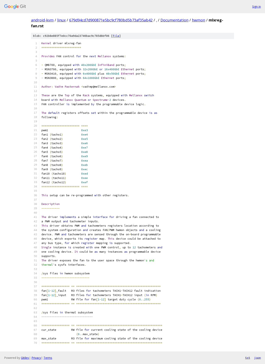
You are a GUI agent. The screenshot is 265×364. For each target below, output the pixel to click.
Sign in (256, 6)
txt (247, 357)
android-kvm (42, 20)
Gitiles (25, 358)
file (116, 36)
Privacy (36, 358)
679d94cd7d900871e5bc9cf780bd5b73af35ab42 (111, 20)
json (257, 357)
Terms (47, 358)
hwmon (198, 20)
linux (61, 20)
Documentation (174, 20)
